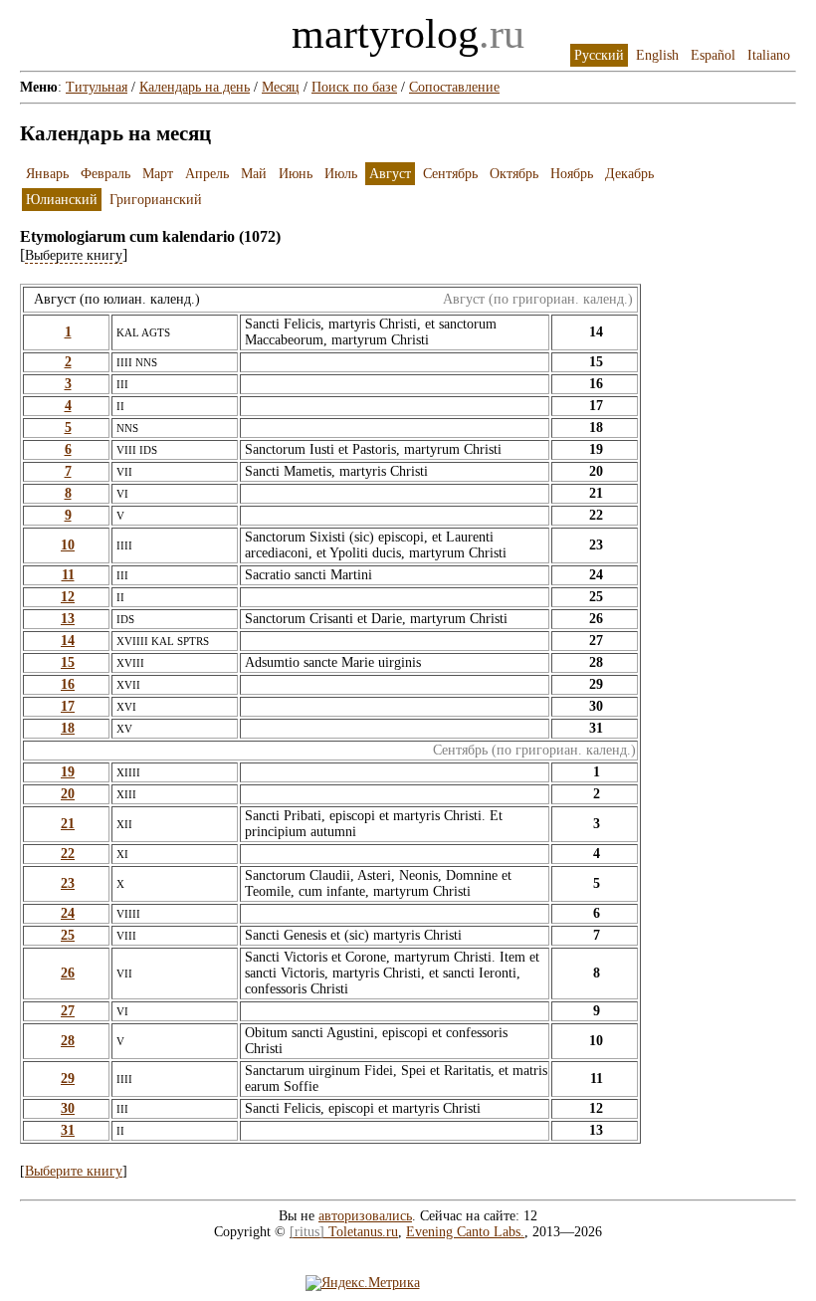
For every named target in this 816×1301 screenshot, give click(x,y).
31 (68, 1130)
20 (68, 793)
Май (254, 173)
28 (68, 1040)
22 (68, 853)
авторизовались (365, 1215)
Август (390, 173)
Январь (47, 173)
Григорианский (155, 199)
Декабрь (629, 173)
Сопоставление (454, 87)
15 (68, 662)
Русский (599, 55)
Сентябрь (450, 173)
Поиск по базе (354, 87)
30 (68, 1108)
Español (713, 55)
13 (68, 618)
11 (68, 574)
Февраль (105, 173)
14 (68, 640)
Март (157, 173)
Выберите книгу (73, 1171)
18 (68, 728)
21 (68, 823)
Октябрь (514, 173)
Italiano (768, 55)
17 (68, 706)
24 (68, 913)
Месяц (281, 87)
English (657, 55)
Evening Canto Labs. (465, 1231)
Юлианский (62, 199)
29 (68, 1078)
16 (68, 684)
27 (68, 1010)
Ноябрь (571, 173)
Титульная (96, 87)
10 (68, 545)
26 (68, 973)
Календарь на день (194, 87)
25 (68, 935)
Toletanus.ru (344, 1231)
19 (68, 771)
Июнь (295, 173)
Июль (340, 173)
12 (68, 596)
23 (68, 883)
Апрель (207, 173)
